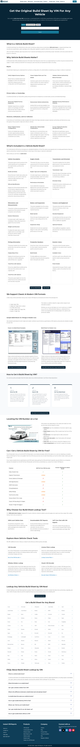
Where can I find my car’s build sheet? (18, 705)
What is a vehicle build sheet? (16, 674)
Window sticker (23, 1)
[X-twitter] (63, 730)
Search (40, 32)
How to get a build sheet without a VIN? (19, 713)
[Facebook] (60, 730)
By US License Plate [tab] (31, 24)
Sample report (52, 1)
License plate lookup (38, 1)
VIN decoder (30, 1)
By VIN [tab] (23, 24)
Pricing (57, 1)
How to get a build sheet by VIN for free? (19, 700)
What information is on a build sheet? (18, 683)
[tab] (38, 25)
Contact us (62, 1)
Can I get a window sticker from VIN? (18, 687)
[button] (40, 674)
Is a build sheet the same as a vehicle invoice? (20, 696)
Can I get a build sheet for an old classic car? (20, 709)
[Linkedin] (66, 730)
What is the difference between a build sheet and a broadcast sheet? (27, 692)
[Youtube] (73, 730)
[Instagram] (70, 730)
